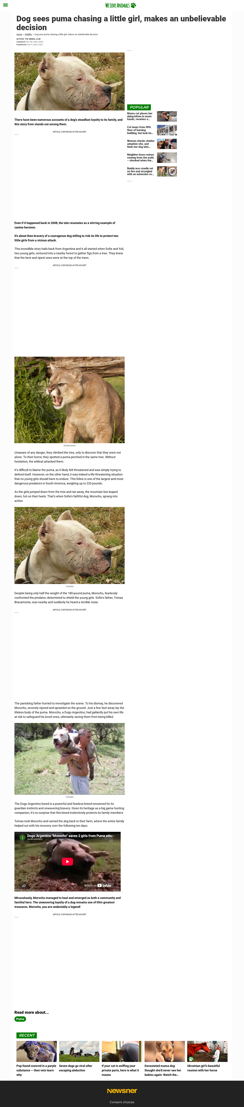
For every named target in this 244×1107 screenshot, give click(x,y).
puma (20, 1019)
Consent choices (122, 1102)
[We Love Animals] (121, 5)
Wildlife (28, 34)
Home (19, 34)
